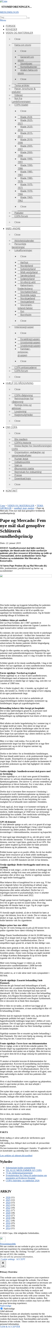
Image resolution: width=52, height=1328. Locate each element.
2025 (8, 1200)
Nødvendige (9, 1308)
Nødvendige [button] (5, 1306)
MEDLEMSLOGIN (9, 12)
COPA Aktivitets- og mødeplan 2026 (22, 1180)
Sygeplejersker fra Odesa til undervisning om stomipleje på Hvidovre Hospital (26, 1176)
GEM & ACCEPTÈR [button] (10, 1326)
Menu (3, 20)
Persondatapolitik (8, 1244)
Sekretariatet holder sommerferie (20, 1167)
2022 (8, 1207)
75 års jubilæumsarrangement (19, 1173)
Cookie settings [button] (8, 1259)
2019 (8, 1215)
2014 (8, 1228)
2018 (8, 1218)
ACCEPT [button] (20, 1259)
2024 (8, 1202)
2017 (8, 1220)
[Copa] (3, 1)
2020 (8, 1213)
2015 (8, 1225)
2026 (8, 1197)
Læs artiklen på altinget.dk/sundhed (16, 1155)
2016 (8, 1223)
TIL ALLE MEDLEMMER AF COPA (24, 1170)
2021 (8, 1210)
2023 (8, 1205)
